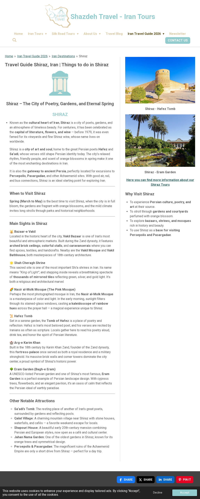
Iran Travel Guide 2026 (32, 56)
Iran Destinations (63, 56)
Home (9, 56)
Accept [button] (184, 492)
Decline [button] (157, 492)
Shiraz (83, 56)
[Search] (14, 40)
